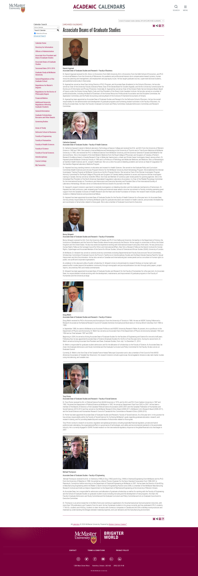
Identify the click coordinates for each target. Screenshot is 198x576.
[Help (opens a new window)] (163, 25)
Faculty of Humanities (43, 140)
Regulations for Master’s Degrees (44, 86)
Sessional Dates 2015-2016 (45, 68)
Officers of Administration (44, 51)
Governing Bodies (41, 121)
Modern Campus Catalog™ (118, 524)
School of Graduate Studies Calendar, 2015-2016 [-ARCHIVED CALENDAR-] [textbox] (140, 21)
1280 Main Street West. (82, 566)
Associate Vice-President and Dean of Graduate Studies (45, 56)
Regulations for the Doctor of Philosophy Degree (45, 92)
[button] (185, 8)
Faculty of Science (41, 148)
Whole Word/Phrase (41, 33)
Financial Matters (41, 98)
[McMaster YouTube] (103, 559)
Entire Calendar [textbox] (38, 27)
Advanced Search (40, 36)
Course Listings (40, 161)
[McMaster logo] (99, 543)
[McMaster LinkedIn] (119, 559)
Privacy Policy (122, 550)
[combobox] (141, 20)
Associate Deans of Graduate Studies (45, 63)
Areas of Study (40, 128)
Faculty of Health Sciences (44, 144)
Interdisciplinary (41, 157)
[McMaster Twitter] (86, 559)
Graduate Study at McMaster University (45, 73)
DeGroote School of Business (45, 132)
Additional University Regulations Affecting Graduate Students (43, 104)
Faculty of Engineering (43, 136)
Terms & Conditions (96, 550)
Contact (73, 550)
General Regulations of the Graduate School (44, 80)
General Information (42, 111)
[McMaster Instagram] (78, 559)
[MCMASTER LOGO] (17, 9)
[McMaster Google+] (111, 559)
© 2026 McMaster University (99, 571)
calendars (76, 524)
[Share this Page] (157, 25)
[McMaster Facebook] (95, 559)
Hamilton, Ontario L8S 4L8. (101, 566)
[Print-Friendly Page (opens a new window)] (160, 25)
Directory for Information (44, 47)
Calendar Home (40, 43)
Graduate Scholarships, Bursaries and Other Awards (45, 116)
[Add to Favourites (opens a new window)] (154, 25)
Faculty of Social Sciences (44, 152)
